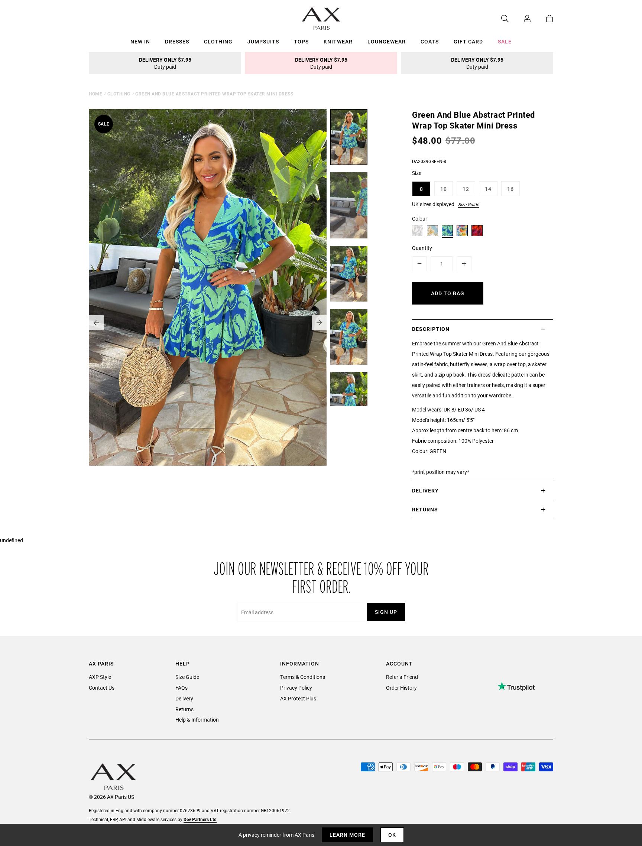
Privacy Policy (296, 687)
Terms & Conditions (302, 676)
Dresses (177, 41)
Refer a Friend (402, 676)
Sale (505, 41)
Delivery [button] (425, 490)
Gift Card (468, 41)
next (319, 322)
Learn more (347, 834)
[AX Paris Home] (321, 18)
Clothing (218, 41)
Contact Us (101, 687)
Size (416, 172)
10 (443, 188)
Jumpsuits (263, 41)
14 (488, 188)
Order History (401, 687)
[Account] (520, 18)
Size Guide (468, 204)
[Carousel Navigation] (208, 322)
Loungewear (386, 41)
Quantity (422, 247)
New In (140, 41)
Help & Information (197, 719)
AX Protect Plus (298, 698)
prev (96, 322)
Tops (301, 41)
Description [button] (431, 328)
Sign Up (386, 611)
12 (466, 188)
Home (95, 94)
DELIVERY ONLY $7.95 (165, 63)
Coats (430, 41)
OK (392, 834)
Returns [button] (425, 509)
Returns (184, 709)
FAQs (181, 687)
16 (510, 188)
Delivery (184, 698)
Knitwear (338, 41)
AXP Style (100, 676)
